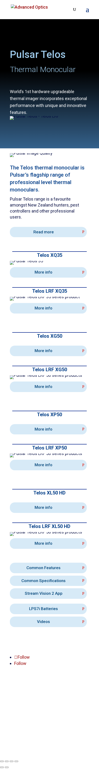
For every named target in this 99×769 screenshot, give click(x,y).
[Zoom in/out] (2, 761)
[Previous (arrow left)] (2, 767)
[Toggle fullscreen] (7, 761)
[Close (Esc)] (16, 761)
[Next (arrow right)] (7, 767)
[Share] (11, 761)
